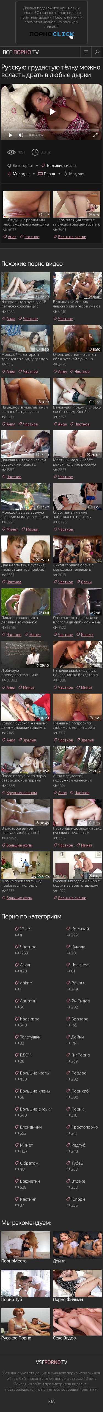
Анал (12, 237)
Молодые (21, 173)
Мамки (32, 529)
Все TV (21, 52)
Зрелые (29, 740)
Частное (31, 237)
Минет (12, 529)
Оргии (86, 582)
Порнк (49, 173)
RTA (51, 1401)
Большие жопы (19, 845)
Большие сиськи (62, 165)
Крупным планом (22, 793)
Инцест (87, 634)
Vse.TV (51, 1362)
